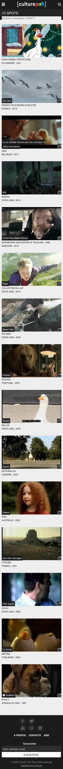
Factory (6, 375)
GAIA (4, 150)
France (6, 108)
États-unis (8, 200)
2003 (15, 474)
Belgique (7, 154)
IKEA (4, 516)
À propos (20, 735)
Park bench (8, 603)
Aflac (5, 608)
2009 (18, 337)
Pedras (6, 379)
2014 (18, 200)
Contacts (35, 735)
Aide (46, 735)
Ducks (6, 466)
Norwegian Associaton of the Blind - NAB (26, 242)
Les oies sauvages (12, 558)
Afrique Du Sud (11, 702)
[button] (59, 55)
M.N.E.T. (6, 699)
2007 (17, 382)
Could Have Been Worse (15, 238)
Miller (5, 425)
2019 (14, 108)
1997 (24, 702)
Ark (4, 192)
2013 (16, 245)
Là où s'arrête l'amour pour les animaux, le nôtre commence (24, 144)
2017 (16, 154)
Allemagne (8, 62)
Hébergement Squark (31, 765)
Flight (5, 283)
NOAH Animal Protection (16, 59)
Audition (9, 695)
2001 (14, 565)
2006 (18, 428)
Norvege (7, 245)
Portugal (7, 382)
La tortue (7, 649)
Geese (6, 512)
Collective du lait (12, 288)
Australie (7, 520)
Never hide (8, 329)
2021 (18, 62)
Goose (6, 420)
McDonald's (9, 470)
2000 (18, 611)
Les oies (7, 100)
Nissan (6, 196)
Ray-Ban (6, 333)
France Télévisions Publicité (19, 105)
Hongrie (7, 474)
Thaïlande (8, 657)
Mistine (6, 653)
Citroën (6, 562)
